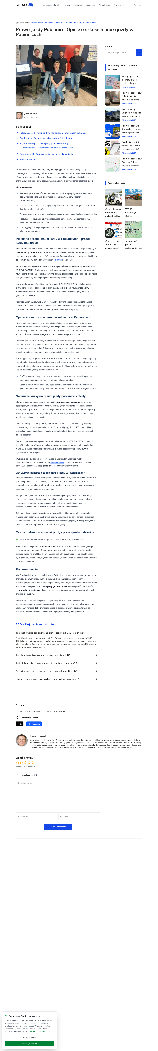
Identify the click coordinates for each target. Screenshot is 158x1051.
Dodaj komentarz (58, 826)
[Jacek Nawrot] (19, 115)
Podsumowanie (27, 159)
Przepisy (78, 5)
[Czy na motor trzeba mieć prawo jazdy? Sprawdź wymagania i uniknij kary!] (113, 229)
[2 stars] (21, 762)
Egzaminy (90, 5)
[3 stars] (25, 762)
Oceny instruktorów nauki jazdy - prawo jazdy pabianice (47, 154)
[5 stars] (33, 762)
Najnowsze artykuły (51, 5)
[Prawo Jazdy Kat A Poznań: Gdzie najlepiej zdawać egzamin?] (112, 164)
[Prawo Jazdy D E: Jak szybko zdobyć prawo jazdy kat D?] (112, 131)
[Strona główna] (17, 23)
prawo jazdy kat (57, 462)
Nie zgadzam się (29, 1037)
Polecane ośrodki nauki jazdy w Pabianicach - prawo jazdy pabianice (53, 133)
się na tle (57, 260)
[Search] (135, 5)
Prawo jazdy (119, 5)
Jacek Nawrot (30, 113)
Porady (67, 5)
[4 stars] (29, 762)
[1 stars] (17, 762)
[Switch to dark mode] (140, 5)
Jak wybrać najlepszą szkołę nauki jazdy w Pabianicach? (48, 148)
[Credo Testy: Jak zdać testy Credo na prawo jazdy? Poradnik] (112, 148)
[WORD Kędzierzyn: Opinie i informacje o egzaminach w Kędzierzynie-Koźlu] (133, 197)
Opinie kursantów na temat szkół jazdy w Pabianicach (46, 138)
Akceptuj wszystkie (29, 1043)
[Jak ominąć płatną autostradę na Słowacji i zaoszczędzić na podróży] (133, 229)
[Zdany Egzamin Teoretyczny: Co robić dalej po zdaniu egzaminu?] (112, 82)
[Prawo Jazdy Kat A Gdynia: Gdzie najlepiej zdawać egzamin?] (112, 98)
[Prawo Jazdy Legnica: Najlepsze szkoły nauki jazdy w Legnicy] (112, 115)
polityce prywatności (38, 1031)
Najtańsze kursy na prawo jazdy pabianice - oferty (44, 143)
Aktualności (104, 5)
